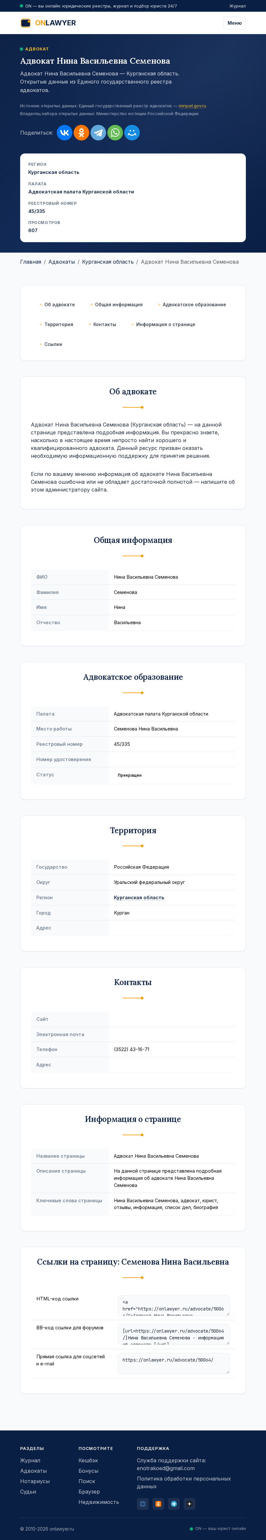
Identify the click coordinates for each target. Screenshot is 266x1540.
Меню (235, 23)
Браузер (89, 1491)
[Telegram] (98, 132)
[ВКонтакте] (64, 132)
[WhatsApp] (115, 132)
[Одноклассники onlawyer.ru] (158, 1504)
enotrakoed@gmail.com (166, 1468)
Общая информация (119, 304)
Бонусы (88, 1471)
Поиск (87, 1481)
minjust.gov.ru (192, 105)
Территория (58, 324)
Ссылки (53, 344)
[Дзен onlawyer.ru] (189, 1504)
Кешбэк (88, 1460)
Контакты (104, 324)
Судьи (28, 1491)
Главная (30, 261)
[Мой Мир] (132, 132)
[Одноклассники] (81, 132)
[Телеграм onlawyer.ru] (174, 1504)
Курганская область (108, 261)
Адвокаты (61, 261)
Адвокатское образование (194, 304)
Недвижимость (99, 1502)
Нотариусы (35, 1481)
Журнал (237, 5)
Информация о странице (165, 324)
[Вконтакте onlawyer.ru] (143, 1504)
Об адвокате (59, 304)
